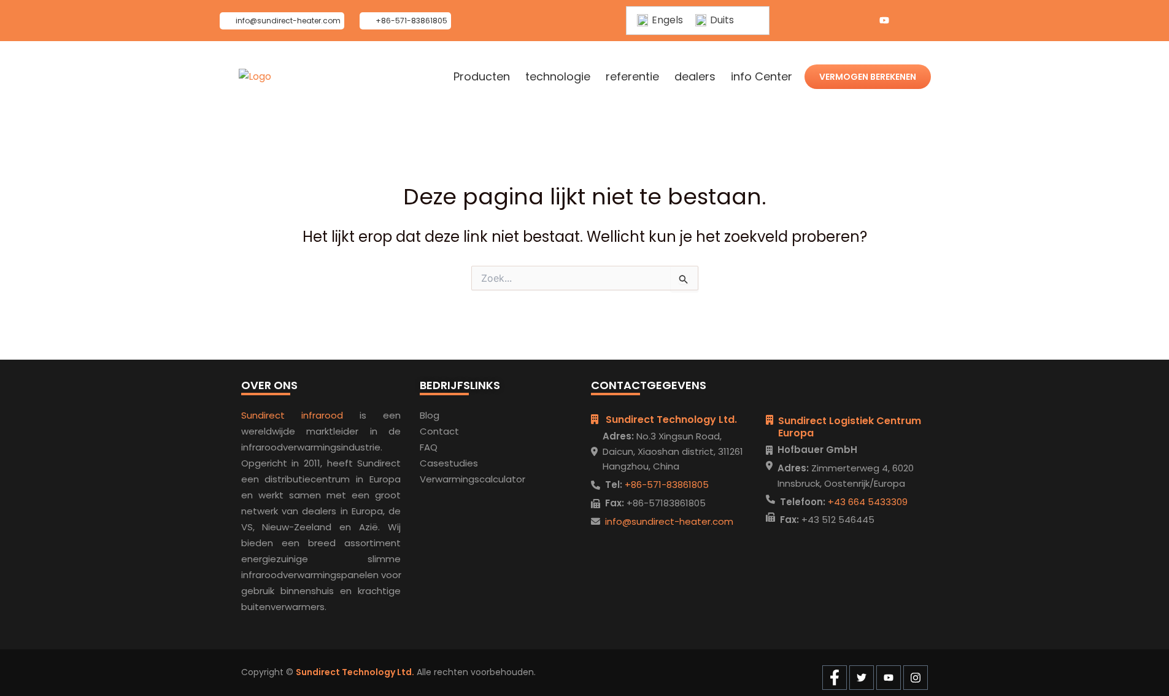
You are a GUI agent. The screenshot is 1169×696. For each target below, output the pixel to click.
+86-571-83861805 (665, 484)
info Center (761, 76)
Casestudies (449, 463)
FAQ (429, 447)
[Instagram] (909, 21)
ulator (511, 479)
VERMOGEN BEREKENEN (867, 77)
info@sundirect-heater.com (669, 521)
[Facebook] (835, 21)
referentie (632, 76)
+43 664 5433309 (866, 501)
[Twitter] (860, 21)
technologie (557, 76)
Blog (429, 415)
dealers (695, 76)
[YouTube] (884, 21)
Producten (481, 76)
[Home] (255, 77)
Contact (439, 431)
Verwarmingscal (456, 479)
